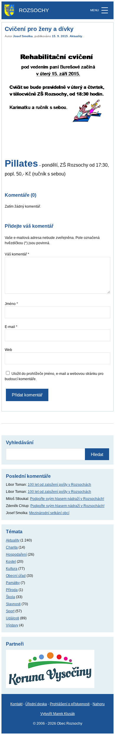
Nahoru (99, 704)
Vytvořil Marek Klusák (57, 714)
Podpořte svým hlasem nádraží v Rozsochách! (67, 499)
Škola (10, 597)
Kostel (11, 562)
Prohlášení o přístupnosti (70, 704)
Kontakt (16, 704)
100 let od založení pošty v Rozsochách (59, 485)
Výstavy (12, 625)
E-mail (11, 327)
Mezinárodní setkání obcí (49, 513)
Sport (10, 611)
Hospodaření (16, 554)
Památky (13, 583)
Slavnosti (13, 604)
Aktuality (76, 36)
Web (8, 350)
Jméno (11, 304)
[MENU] (105, 10)
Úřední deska (36, 704)
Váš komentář (17, 254)
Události (12, 618)
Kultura (11, 569)
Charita (12, 547)
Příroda (12, 590)
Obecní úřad (16, 576)
